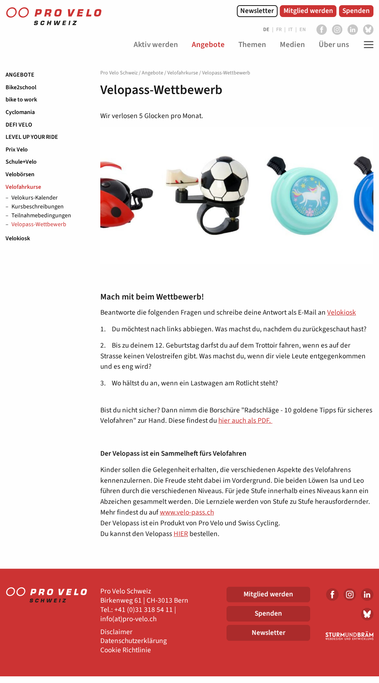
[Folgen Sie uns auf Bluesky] (368, 29)
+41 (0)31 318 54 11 (143, 610)
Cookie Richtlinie (125, 650)
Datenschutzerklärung (133, 641)
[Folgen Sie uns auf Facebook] (321, 29)
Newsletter (257, 11)
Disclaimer (116, 632)
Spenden (356, 11)
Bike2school (21, 87)
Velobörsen (20, 174)
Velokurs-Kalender (34, 198)
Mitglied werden (308, 11)
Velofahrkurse (23, 187)
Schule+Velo (21, 162)
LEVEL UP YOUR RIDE (32, 137)
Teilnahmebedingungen (41, 215)
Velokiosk (18, 238)
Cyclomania (20, 112)
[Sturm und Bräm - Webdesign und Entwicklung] (347, 635)
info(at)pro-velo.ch (128, 619)
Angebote (20, 75)
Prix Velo (17, 149)
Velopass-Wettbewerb (38, 224)
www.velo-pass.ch (187, 512)
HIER (181, 534)
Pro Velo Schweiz (119, 73)
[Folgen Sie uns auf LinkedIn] (353, 29)
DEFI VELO (19, 125)
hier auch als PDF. (245, 420)
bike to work (21, 100)
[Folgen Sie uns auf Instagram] (337, 29)
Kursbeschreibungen (37, 207)
